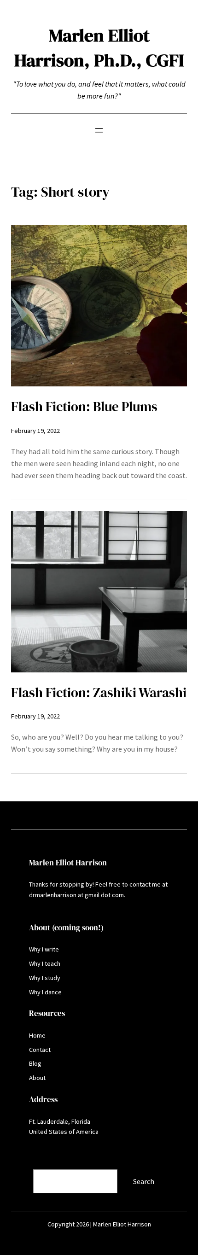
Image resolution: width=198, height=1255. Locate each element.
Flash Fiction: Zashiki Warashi (98, 692)
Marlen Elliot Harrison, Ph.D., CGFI (99, 47)
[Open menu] (99, 130)
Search (22, 1163)
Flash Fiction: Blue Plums (84, 406)
